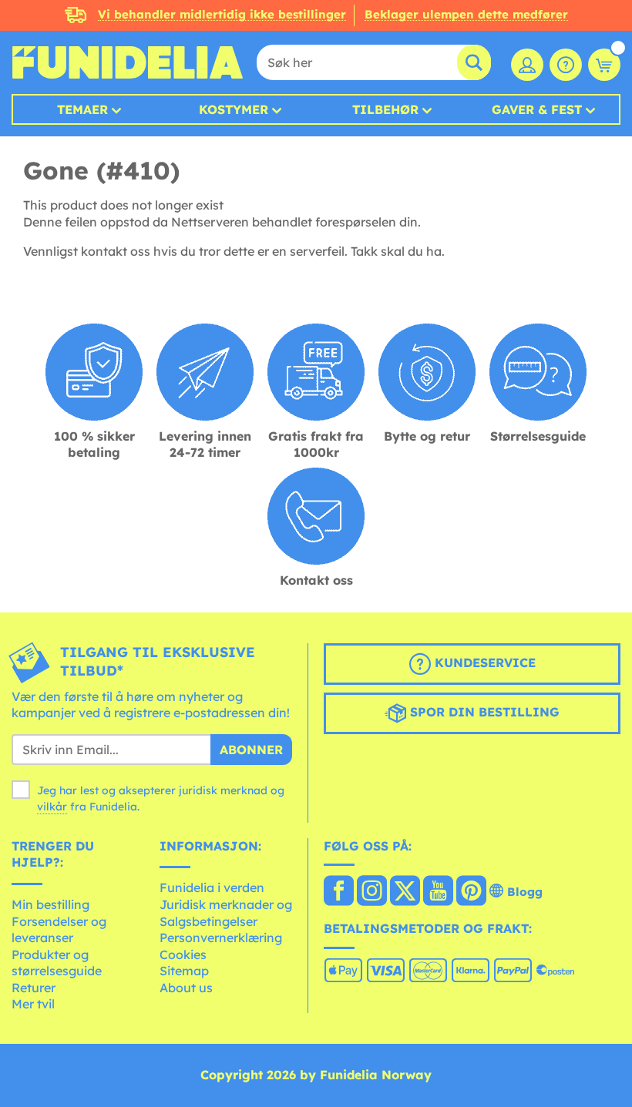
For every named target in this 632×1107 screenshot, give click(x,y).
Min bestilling (50, 904)
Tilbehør (385, 109)
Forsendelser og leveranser (59, 930)
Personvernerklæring (221, 937)
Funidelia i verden (212, 887)
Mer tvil (33, 1003)
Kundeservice (483, 662)
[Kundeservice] (566, 65)
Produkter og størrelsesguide (57, 963)
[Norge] (339, 892)
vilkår (52, 806)
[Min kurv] (604, 65)
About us (186, 987)
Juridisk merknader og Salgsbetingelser (226, 913)
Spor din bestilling (483, 712)
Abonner (251, 749)
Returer (33, 987)
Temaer (82, 109)
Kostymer (233, 109)
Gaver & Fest (537, 109)
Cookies (183, 954)
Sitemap (184, 970)
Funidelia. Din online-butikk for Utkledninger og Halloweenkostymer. (127, 62)
